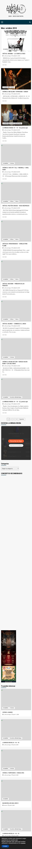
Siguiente (21, 419)
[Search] (30, 22)
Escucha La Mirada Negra (15, 123)
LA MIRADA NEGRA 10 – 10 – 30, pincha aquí (15, 128)
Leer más (4, 64)
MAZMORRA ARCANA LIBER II (10, 803)
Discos (17, 49)
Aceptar (5, 846)
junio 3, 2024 (12, 805)
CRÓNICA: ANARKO (7, 712)
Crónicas (12, 87)
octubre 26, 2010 (16, 208)
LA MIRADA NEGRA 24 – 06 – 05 (10, 742)
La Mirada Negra (7, 55)
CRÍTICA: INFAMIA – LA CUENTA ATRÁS (13, 53)
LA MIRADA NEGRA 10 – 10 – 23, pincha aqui (15, 401)
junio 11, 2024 (16, 714)
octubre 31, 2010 (16, 55)
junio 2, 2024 (15, 835)
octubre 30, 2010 (16, 94)
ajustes (23, 843)
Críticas (11, 49)
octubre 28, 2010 (16, 172)
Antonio (5, 805)
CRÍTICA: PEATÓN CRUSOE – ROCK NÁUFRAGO (15, 206)
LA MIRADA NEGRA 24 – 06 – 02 (10, 833)
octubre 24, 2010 (16, 326)
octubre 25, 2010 (16, 248)
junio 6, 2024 (15, 744)
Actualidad (5, 49)
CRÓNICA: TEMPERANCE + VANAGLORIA (13, 773)
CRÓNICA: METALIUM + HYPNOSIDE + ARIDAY (15, 91)
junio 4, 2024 (15, 775)
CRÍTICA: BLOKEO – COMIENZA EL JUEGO (14, 324)
